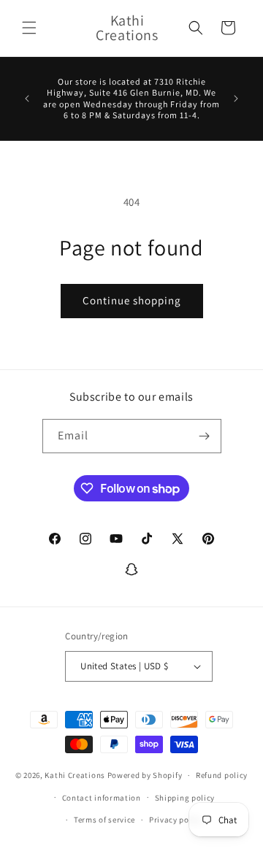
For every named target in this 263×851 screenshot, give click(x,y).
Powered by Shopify (145, 775)
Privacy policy (176, 820)
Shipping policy (185, 798)
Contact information (101, 798)
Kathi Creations (76, 775)
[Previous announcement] (27, 98)
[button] (29, 28)
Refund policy (222, 775)
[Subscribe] (204, 436)
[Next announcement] (236, 98)
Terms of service (104, 820)
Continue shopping (132, 300)
